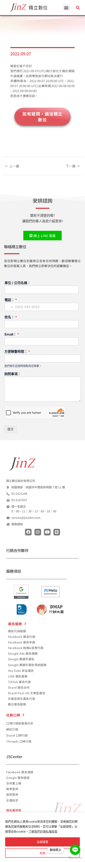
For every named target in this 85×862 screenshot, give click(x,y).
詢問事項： (12, 374)
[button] (66, 7)
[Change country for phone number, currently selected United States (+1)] (9, 307)
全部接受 (42, 842)
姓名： (11, 317)
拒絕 (42, 853)
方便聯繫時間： (17, 351)
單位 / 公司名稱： (18, 283)
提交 (10, 429)
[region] (42, 837)
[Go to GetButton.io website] (75, 857)
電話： (11, 300)
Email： (12, 334)
